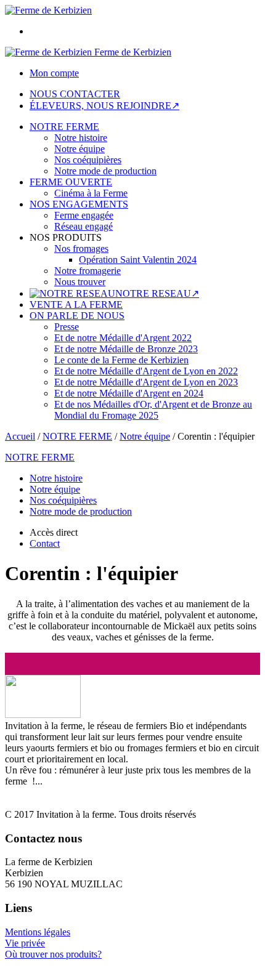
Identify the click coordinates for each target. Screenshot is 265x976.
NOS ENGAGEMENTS (79, 204)
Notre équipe (79, 148)
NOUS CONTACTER (75, 94)
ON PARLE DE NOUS (77, 315)
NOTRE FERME (64, 126)
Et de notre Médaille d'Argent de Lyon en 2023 (146, 382)
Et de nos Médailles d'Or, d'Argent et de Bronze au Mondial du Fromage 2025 (153, 410)
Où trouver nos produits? (53, 954)
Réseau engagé (83, 226)
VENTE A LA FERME (76, 304)
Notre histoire (80, 137)
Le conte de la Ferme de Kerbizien (121, 360)
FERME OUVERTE (71, 182)
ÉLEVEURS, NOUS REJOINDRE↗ (104, 105)
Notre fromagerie (87, 270)
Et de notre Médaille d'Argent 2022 (123, 338)
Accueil (20, 436)
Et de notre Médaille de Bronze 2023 (126, 349)
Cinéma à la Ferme (91, 193)
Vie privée (25, 943)
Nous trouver (79, 281)
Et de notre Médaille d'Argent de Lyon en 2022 (146, 371)
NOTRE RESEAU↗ (157, 293)
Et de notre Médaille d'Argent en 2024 (128, 393)
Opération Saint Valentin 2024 (138, 259)
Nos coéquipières (87, 160)
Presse (66, 326)
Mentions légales (37, 932)
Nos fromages (81, 248)
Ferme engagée (83, 215)
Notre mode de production (105, 171)
